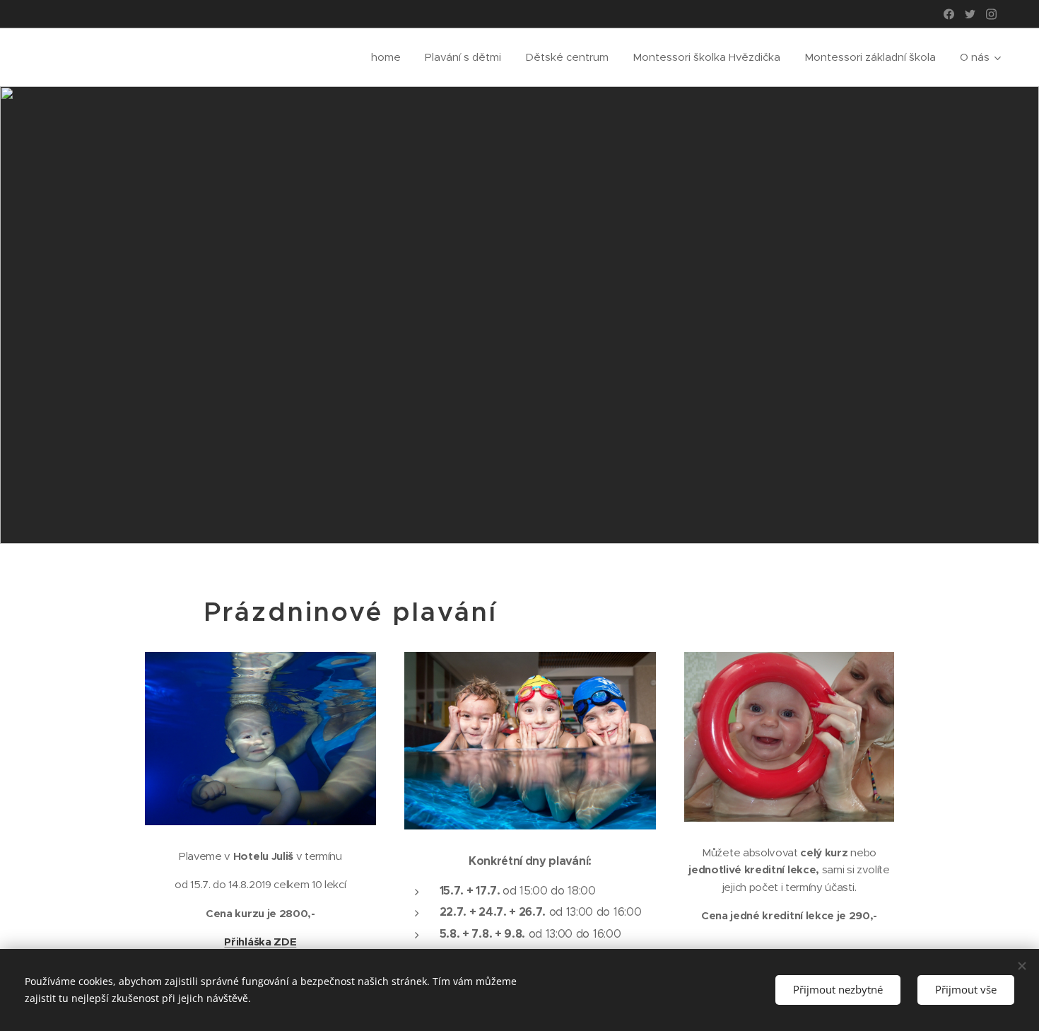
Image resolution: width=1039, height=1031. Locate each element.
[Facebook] (949, 14)
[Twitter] (970, 14)
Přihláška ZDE (260, 941)
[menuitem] (386, 57)
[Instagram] (991, 14)
